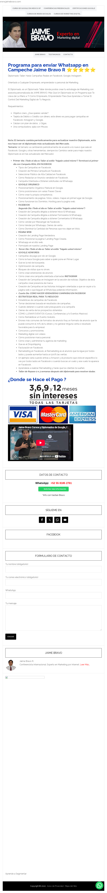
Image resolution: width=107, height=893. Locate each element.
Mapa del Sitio (71, 886)
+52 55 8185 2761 (61, 483)
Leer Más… (85, 664)
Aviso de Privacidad (55, 886)
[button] (99, 885)
